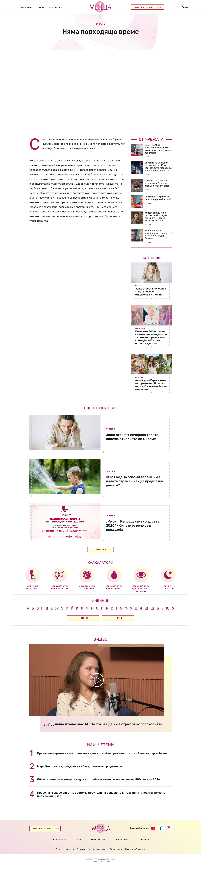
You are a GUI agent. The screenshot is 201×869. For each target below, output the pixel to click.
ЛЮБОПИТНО (123, 840)
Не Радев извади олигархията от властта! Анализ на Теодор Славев (158, 234)
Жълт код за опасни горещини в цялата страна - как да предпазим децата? (135, 481)
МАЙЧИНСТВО (99, 840)
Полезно (100, 24)
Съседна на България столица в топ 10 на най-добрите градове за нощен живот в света (158, 166)
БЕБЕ (79, 840)
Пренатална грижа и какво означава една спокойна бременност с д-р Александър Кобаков (102, 753)
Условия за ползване (97, 849)
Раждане (139, 377)
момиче (83, 618)
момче (119, 618)
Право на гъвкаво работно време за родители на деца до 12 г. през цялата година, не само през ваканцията (101, 794)
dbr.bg (147, 156)
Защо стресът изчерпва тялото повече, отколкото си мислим (150, 291)
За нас (59, 849)
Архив (184, 7)
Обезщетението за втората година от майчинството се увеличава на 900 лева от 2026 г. (100, 779)
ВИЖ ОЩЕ (101, 550)
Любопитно (140, 329)
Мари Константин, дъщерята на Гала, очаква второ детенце (79, 766)
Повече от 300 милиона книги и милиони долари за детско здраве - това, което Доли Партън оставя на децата (151, 337)
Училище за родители (147, 7)
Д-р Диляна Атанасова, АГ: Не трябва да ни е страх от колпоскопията (103, 724)
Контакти (69, 849)
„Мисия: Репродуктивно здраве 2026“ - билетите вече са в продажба (132, 525)
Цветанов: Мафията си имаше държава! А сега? (158, 198)
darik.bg (148, 203)
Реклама (81, 849)
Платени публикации (135, 849)
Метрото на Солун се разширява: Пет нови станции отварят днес (157, 183)
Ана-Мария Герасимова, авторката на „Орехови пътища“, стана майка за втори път (151, 385)
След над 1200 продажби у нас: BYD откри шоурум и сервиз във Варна (158, 149)
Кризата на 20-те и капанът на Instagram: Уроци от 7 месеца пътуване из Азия (157, 216)
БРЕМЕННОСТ (59, 840)
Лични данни (116, 849)
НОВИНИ (144, 840)
